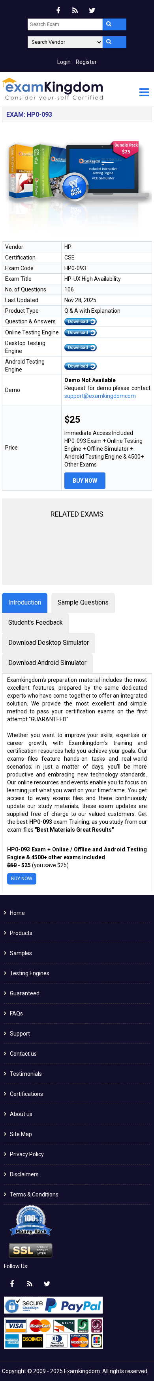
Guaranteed (24, 993)
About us (21, 1114)
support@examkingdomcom (100, 396)
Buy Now (85, 481)
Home (17, 913)
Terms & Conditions (34, 1194)
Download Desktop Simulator (48, 642)
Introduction (24, 602)
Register (86, 62)
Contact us (23, 1054)
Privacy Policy (27, 1154)
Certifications (26, 1094)
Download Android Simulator (47, 662)
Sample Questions (83, 602)
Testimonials (26, 1074)
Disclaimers (24, 1174)
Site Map (21, 1134)
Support (20, 1033)
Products (21, 933)
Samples (21, 953)
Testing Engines (29, 973)
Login (64, 62)
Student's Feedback (35, 622)
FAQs (16, 1013)
